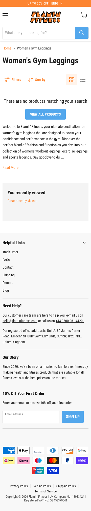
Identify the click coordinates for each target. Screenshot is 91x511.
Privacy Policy (19, 486)
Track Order (10, 252)
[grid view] (71, 79)
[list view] (82, 79)
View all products (45, 114)
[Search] (81, 33)
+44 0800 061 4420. (70, 321)
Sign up (73, 416)
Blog (6, 290)
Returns (8, 283)
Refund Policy (42, 486)
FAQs (6, 260)
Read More (10, 167)
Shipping (9, 275)
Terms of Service (46, 491)
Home (7, 48)
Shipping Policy (66, 486)
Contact (8, 267)
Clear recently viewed (22, 201)
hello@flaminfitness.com (20, 321)
